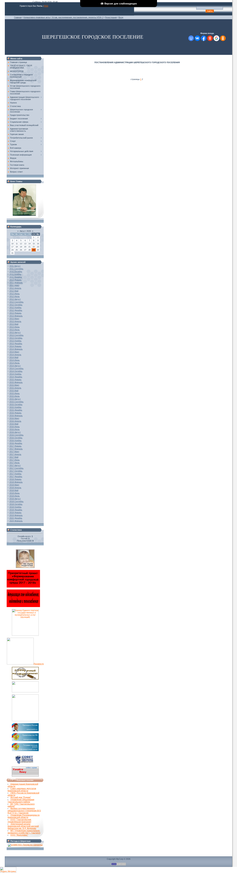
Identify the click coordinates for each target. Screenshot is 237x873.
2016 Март (14, 418)
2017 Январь (15, 446)
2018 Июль (14, 496)
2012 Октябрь (15, 305)
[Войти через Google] (216, 38)
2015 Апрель (15, 388)
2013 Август (15, 332)
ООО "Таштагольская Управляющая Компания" (19, 820)
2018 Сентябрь (16, 501)
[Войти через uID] (191, 38)
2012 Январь (15, 280)
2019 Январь (15, 512)
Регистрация (111, 17)
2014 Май (13, 357)
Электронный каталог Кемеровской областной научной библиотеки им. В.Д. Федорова (23, 826)
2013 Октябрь (15, 338)
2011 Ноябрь (15, 274)
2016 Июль (14, 429)
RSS (46, 6)
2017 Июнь (14, 460)
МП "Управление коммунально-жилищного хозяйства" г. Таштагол (24, 831)
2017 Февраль (16, 449)
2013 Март (14, 318)
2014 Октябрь (15, 371)
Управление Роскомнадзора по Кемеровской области (24, 816)
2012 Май (13, 291)
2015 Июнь (14, 393)
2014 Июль (14, 363)
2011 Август (15, 266)
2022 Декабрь (15, 518)
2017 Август (15, 465)
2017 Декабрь (15, 476)
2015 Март (14, 385)
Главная (18, 17)
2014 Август (15, 366)
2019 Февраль (16, 515)
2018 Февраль (16, 482)
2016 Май (13, 424)
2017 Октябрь (15, 471)
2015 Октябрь (15, 404)
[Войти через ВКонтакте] (197, 38)
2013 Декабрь (15, 343)
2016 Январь (15, 413)
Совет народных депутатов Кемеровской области (22, 789)
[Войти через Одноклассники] (223, 38)
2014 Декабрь (15, 377)
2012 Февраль (16, 282)
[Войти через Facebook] (203, 38)
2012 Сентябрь (16, 302)
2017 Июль (14, 463)
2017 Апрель (15, 454)
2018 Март (14, 485)
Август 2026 (25, 231)
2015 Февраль (16, 382)
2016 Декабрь (15, 443)
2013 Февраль (16, 316)
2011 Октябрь (15, 271)
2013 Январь (15, 313)
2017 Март (14, 451)
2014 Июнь (14, 360)
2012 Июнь (14, 294)
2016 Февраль (16, 415)
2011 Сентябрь (16, 269)
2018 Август (15, 499)
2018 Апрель (15, 487)
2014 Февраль (16, 349)
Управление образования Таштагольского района (21, 800)
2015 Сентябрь (16, 402)
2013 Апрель (15, 321)
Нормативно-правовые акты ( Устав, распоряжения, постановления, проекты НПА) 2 (63, 17)
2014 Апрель (15, 354)
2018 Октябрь (15, 504)
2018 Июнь (14, 493)
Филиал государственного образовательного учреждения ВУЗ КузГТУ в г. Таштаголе (24, 810)
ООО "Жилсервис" (19, 835)
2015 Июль (14, 396)
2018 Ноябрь (15, 507)
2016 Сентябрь (16, 435)
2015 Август (15, 399)
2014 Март (14, 352)
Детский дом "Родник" (20, 797)
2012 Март (14, 285)
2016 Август (15, 432)
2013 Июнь (14, 327)
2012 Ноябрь (15, 307)
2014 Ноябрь (15, 374)
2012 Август (15, 299)
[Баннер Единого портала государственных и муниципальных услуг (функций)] (25, 635)
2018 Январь (15, 479)
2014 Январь (15, 346)
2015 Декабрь (15, 410)
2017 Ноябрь (15, 474)
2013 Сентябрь (16, 335)
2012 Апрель (15, 288)
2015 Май (13, 390)
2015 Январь (15, 379)
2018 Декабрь (15, 510)
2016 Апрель (15, 421)
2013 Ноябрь (15, 341)
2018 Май (13, 490)
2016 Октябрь (15, 438)
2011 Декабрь (15, 277)
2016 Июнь (14, 427)
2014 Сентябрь (16, 368)
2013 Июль (14, 330)
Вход (120, 17)
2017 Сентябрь (16, 468)
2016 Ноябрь (15, 440)
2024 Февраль (16, 521)
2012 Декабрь (15, 310)
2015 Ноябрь (15, 407)
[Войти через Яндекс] (210, 38)
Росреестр (39, 664)
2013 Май (13, 324)
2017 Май (13, 457)
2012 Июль (14, 296)
